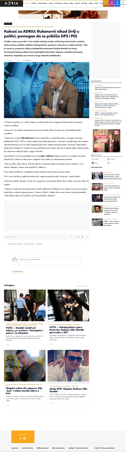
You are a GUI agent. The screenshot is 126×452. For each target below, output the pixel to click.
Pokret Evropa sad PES (29, 244)
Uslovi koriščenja (27, 448)
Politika (27, 3)
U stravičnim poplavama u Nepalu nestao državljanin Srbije (112, 188)
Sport (96, 3)
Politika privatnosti (42, 448)
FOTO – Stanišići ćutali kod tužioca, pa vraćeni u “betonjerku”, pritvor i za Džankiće (25, 330)
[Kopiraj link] (86, 237)
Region (65, 3)
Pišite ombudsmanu (58, 448)
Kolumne (84, 3)
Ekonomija (58, 3)
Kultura (77, 3)
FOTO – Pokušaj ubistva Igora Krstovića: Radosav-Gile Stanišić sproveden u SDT (66, 329)
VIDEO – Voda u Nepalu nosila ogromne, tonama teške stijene (111, 223)
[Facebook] (71, 237)
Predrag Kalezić (39, 244)
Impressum (14, 448)
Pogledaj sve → (83, 286)
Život (101, 3)
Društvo (34, 3)
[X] (74, 237)
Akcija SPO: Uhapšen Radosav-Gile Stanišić (68, 390)
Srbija (71, 3)
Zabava (91, 3)
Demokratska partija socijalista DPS (16, 244)
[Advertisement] (46, 216)
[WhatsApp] (78, 237)
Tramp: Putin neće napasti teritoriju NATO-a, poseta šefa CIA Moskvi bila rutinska (113, 176)
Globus (51, 3)
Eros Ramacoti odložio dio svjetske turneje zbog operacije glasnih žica (112, 199)
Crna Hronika (42, 3)
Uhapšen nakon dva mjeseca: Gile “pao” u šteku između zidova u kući (24, 390)
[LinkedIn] (82, 237)
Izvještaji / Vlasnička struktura (78, 448)
